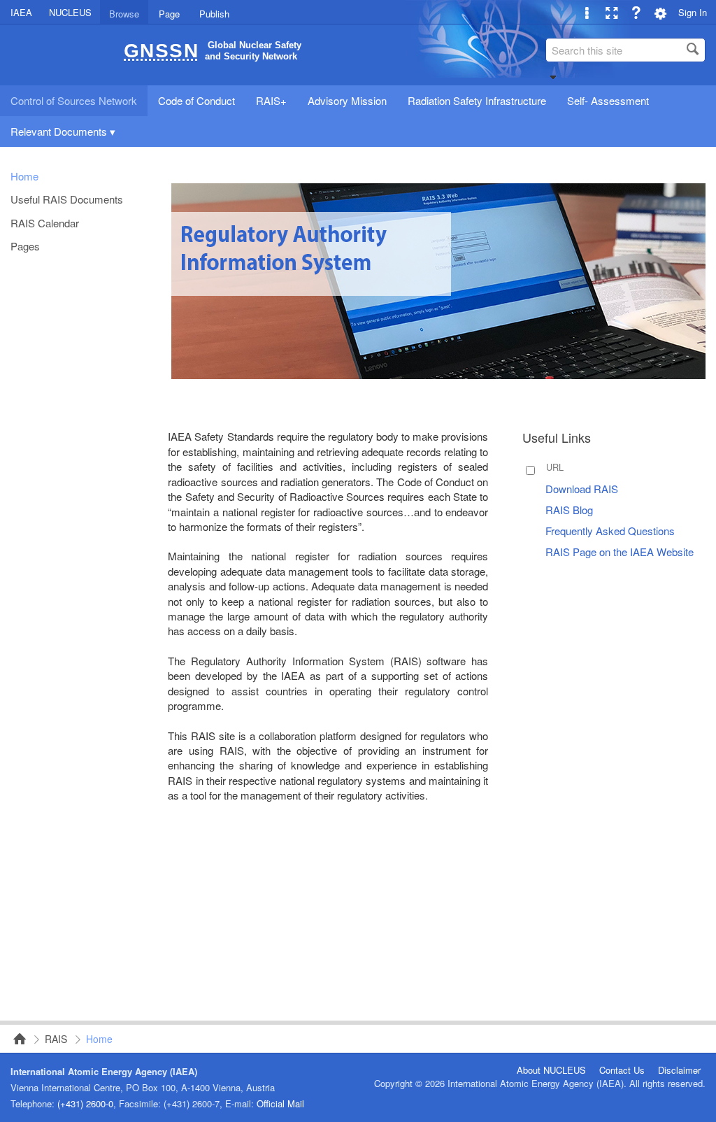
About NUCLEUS (551, 1070)
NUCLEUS (70, 12)
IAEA (21, 12)
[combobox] (625, 50)
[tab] (124, 11)
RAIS (56, 1039)
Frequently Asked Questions (610, 530)
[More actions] (587, 12)
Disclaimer (679, 1070)
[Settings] (660, 12)
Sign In (692, 12)
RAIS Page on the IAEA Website (619, 551)
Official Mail (280, 1103)
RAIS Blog (569, 509)
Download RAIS (581, 488)
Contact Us (622, 1070)
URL (555, 467)
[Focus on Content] (611, 12)
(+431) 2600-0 (85, 1103)
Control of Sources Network (15, 1039)
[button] (553, 77)
